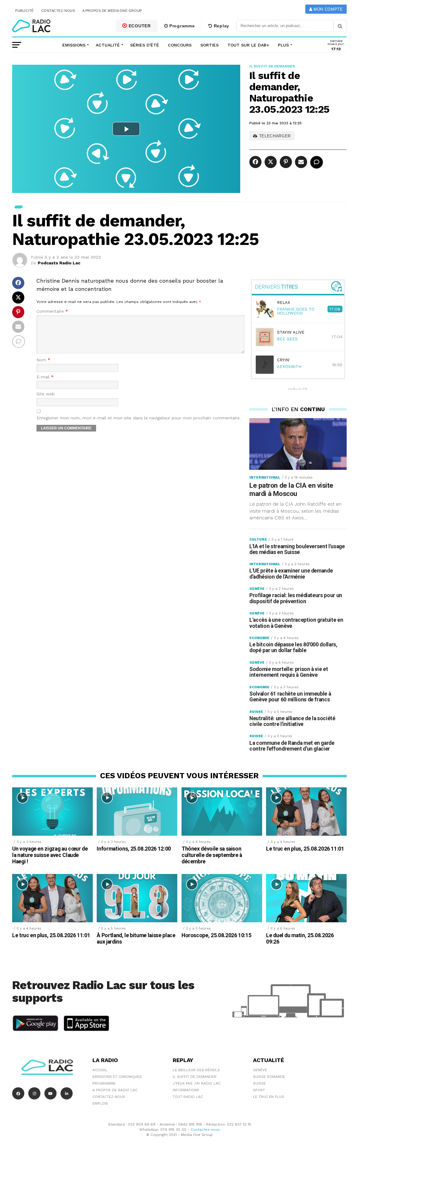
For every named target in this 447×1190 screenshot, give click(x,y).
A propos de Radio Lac (114, 1090)
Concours (180, 45)
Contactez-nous (58, 10)
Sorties (209, 45)
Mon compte (327, 9)
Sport (259, 1090)
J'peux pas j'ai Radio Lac (196, 1083)
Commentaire (52, 311)
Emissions (73, 45)
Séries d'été (144, 45)
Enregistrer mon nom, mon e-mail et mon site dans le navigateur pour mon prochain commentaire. (138, 418)
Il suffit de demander (195, 1077)
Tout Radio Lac (188, 1097)
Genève (260, 1070)
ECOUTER (139, 25)
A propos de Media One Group (112, 10)
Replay (220, 25)
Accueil (99, 1070)
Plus (283, 45)
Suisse (259, 1083)
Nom (43, 360)
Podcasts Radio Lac (59, 262)
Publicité (24, 10)
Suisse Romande (269, 1077)
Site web (45, 394)
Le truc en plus (268, 1097)
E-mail (45, 377)
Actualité (108, 45)
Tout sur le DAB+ (248, 45)
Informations (186, 1090)
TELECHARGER (274, 136)
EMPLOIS (100, 1103)
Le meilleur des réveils (196, 1070)
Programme (181, 25)
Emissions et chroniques (117, 1077)
